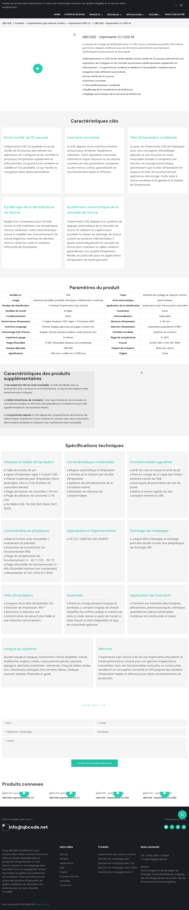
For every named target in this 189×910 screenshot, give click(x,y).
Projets (63, 872)
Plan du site (42, 904)
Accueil (63, 854)
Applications (66, 863)
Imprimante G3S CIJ (80, 23)
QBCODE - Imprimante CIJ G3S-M (112, 23)
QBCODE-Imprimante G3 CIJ (64, 797)
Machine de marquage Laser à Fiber (117, 867)
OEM (62, 867)
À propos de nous (69, 876)
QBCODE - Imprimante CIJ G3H (112, 797)
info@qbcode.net (28, 827)
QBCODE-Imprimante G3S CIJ (18, 797)
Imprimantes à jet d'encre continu (46, 23)
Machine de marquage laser (113, 858)
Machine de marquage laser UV (115, 872)
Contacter (65, 885)
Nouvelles (65, 880)
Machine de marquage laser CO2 (116, 863)
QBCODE (6, 23)
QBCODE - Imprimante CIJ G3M (159, 797)
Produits (19, 23)
